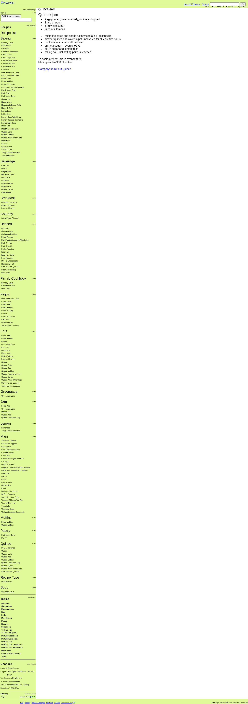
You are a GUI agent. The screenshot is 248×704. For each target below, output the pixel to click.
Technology (6, 630)
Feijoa (5, 294)
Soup (4, 587)
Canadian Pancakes (9, 52)
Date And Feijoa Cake (10, 72)
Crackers (5, 69)
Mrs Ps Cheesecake (9, 261)
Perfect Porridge (8, 205)
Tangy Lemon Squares (10, 153)
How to (3, 13)
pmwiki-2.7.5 (25, 697)
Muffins (6, 517)
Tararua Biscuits (8, 155)
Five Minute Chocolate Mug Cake (15, 240)
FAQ (34, 13)
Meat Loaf (5, 289)
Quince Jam (6, 368)
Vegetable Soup (7, 509)
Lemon (6, 423)
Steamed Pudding (8, 270)
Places (4, 621)
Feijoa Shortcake (8, 84)
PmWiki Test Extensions (12, 648)
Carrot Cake (6, 55)
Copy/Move (242, 6)
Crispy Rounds (7, 453)
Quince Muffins (7, 135)
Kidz (3, 612)
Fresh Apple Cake (8, 90)
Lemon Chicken (7, 464)
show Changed (31, 664)
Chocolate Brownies (9, 60)
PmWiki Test (6, 642)
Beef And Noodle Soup (10, 450)
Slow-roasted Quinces (10, 267)
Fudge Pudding (7, 249)
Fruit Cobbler (6, 243)
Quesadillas (6, 485)
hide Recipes (31, 26)
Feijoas (4, 313)
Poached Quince (8, 208)
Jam (4, 401)
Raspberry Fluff (7, 264)
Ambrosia (5, 228)
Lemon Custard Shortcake (12, 120)
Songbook (6, 627)
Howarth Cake (7, 108)
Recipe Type (10, 577)
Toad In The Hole (8, 503)
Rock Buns (5, 141)
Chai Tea (5, 165)
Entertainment (7, 609)
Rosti (3, 488)
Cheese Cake (7, 231)
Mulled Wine (6, 186)
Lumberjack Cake (8, 123)
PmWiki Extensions (9, 639)
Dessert (6, 224)
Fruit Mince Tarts (8, 96)
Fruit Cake (5, 93)
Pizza (3, 479)
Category (43, 69)
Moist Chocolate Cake (10, 129)
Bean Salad (6, 447)
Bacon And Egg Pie (9, 444)
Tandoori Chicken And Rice (12, 500)
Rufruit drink (6, 192)
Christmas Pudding (9, 234)
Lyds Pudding (6, 258)
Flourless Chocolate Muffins (12, 87)
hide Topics (32, 597)
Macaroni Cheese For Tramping (14, 470)
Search (205, 4)
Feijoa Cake (6, 78)
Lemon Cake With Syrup (11, 117)
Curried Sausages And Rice (12, 459)
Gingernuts (5, 99)
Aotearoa (5, 603)
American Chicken (8, 441)
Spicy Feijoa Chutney (10, 218)
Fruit (4, 331)
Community (6, 606)
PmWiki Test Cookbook (11, 645)
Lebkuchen (5, 114)
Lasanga (4, 462)
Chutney (7, 214)
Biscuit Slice (6, 46)
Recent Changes (192, 4)
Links (3, 615)
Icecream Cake (7, 255)
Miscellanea (6, 618)
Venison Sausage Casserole (12, 512)
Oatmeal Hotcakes (9, 202)
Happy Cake (6, 102)
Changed (6, 663)
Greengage (9, 391)
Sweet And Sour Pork (10, 497)
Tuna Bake (5, 506)
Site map (4, 694)
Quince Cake (6, 132)
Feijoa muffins (7, 81)
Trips (3, 657)
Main (4, 436)
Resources (6, 651)
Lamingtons (6, 111)
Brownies (5, 49)
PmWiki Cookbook (9, 636)
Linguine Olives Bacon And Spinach (15, 467)
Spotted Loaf (6, 147)
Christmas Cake (8, 66)
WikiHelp (49, 702)
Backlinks (230, 6)
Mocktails (5, 180)
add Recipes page (29, 10)
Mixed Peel (5, 126)
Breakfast (8, 198)
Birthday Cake (7, 43)
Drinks (4, 168)
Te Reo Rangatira (9, 633)
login (3, 697)
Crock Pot (5, 455)
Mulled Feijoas (7, 183)
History (220, 6)
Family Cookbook (13, 278)
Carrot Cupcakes (8, 58)
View (207, 6)
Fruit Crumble (6, 246)
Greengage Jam (8, 344)
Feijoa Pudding (7, 237)
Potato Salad (6, 482)
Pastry (5, 530)
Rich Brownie (6, 582)
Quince (4, 362)
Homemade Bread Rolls (11, 105)
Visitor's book (30, 694)
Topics (5, 598)
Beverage (8, 161)
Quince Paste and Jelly (10, 374)
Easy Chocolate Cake (10, 75)
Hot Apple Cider (7, 174)
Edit (213, 6)
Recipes (6, 27)
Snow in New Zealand (11, 654)
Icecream (5, 252)
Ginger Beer (6, 172)
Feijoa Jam (5, 305)
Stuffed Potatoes (8, 494)
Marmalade (5, 353)
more (34, 38)
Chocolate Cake (8, 63)
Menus (4, 476)
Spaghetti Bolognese (9, 491)
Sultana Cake (6, 150)
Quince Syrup (7, 189)
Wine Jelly (5, 273)
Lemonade (5, 177)
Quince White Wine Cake (11, 138)
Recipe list (8, 33)
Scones (4, 144)
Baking (6, 38)
